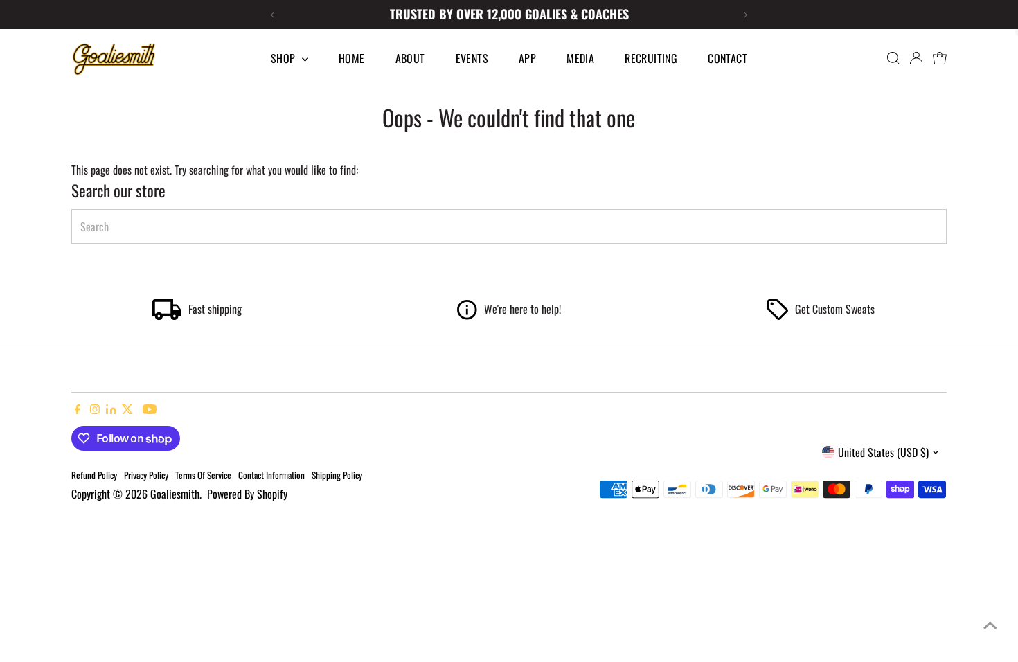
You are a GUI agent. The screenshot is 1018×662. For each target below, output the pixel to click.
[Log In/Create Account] (916, 58)
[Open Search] (893, 58)
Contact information (271, 475)
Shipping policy (337, 475)
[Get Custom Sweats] (777, 315)
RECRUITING (651, 58)
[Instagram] (95, 409)
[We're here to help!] (467, 315)
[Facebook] (77, 409)
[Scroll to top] (990, 624)
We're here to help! (522, 309)
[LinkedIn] (112, 409)
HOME (352, 58)
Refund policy (94, 475)
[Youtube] (149, 409)
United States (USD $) (883, 452)
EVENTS (472, 58)
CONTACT (727, 58)
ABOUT (410, 58)
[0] (940, 58)
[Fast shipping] (166, 315)
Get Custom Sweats (835, 309)
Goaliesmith (174, 493)
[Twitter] (127, 409)
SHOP (284, 58)
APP (527, 58)
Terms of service (203, 475)
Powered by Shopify (247, 493)
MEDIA (580, 58)
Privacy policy (146, 475)
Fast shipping (215, 309)
